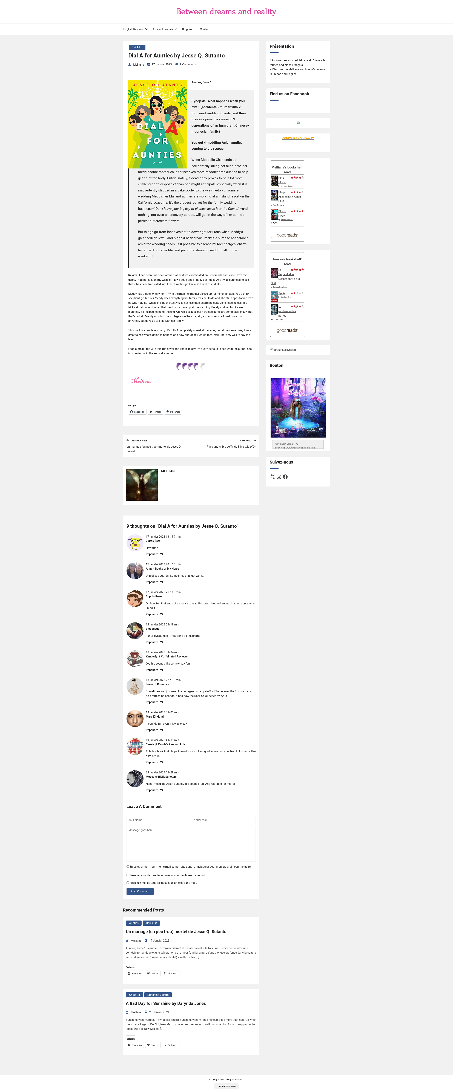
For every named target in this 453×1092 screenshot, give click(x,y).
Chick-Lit (137, 47)
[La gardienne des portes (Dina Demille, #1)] (274, 314)
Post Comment (140, 891)
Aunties (134, 923)
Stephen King (286, 297)
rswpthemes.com (227, 1086)
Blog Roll (187, 29)
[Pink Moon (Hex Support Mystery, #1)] (274, 185)
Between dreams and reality (226, 11)
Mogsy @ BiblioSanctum (161, 776)
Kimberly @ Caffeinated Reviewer (167, 656)
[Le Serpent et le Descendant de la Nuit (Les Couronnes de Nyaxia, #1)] (274, 277)
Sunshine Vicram (158, 995)
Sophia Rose (154, 596)
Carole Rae (153, 540)
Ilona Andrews (278, 319)
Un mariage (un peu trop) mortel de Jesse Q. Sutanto (154, 449)
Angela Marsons (287, 220)
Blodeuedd (152, 628)
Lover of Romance (157, 684)
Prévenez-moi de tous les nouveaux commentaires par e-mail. (168, 875)
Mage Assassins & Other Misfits (289, 197)
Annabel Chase (287, 186)
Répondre (152, 554)
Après (281, 293)
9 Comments (188, 64)
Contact (205, 29)
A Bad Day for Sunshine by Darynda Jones (166, 1003)
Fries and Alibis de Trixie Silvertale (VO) (231, 446)
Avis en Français (163, 29)
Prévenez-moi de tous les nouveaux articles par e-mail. (163, 882)
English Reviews (133, 29)
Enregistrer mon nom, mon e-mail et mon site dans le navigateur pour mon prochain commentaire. (190, 866)
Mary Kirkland (155, 716)
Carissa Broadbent (280, 287)
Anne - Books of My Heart (162, 568)
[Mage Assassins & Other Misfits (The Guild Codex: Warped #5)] (274, 199)
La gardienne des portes (287, 311)
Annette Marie (278, 205)
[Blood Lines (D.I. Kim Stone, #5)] (274, 218)
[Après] (274, 301)
